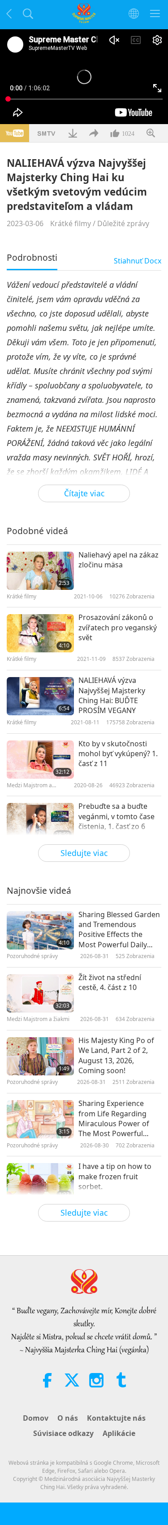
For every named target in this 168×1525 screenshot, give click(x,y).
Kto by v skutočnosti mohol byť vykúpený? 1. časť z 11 (118, 754)
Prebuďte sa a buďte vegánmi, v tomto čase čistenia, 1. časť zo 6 (116, 816)
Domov (35, 1418)
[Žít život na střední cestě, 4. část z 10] (40, 993)
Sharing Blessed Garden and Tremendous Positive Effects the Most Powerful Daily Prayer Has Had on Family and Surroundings (119, 930)
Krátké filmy (70, 223)
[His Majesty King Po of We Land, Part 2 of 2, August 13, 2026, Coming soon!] (40, 1056)
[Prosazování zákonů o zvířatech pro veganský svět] (40, 633)
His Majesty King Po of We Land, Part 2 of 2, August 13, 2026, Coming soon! (116, 1055)
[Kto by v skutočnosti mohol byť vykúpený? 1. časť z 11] (40, 759)
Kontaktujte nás (116, 1418)
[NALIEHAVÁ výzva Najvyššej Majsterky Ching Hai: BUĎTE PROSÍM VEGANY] (40, 696)
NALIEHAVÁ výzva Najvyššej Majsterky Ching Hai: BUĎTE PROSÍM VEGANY (111, 695)
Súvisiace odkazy (63, 1433)
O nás (67, 1418)
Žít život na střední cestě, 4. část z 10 (109, 982)
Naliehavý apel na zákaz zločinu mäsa (118, 560)
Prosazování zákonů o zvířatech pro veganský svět (117, 627)
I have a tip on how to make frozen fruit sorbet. (114, 1176)
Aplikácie (119, 1433)
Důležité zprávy (123, 223)
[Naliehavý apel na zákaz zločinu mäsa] (40, 571)
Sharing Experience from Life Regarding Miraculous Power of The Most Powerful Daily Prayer (113, 1118)
